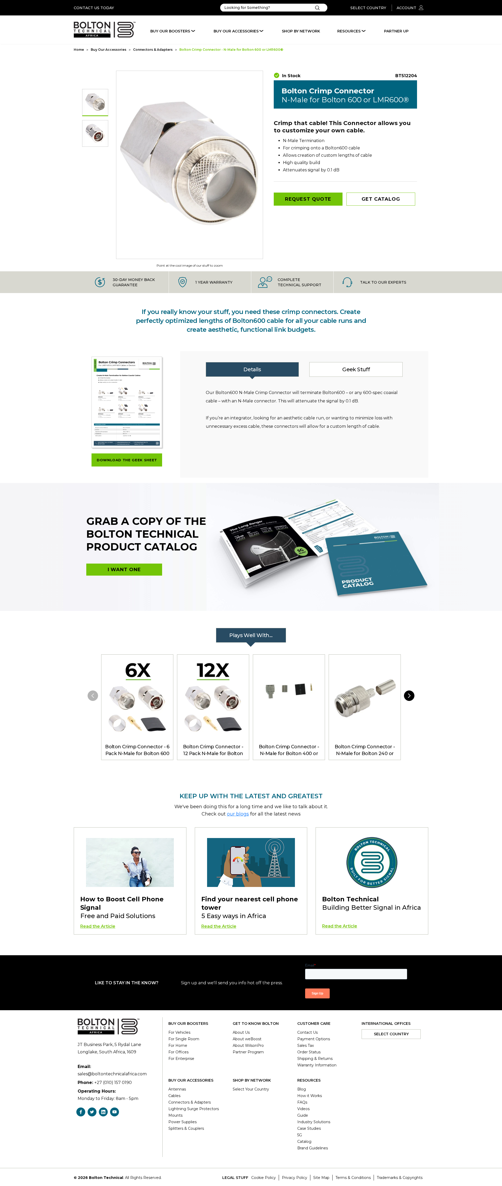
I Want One (124, 569)
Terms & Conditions (353, 1177)
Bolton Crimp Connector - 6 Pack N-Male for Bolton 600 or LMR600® (137, 750)
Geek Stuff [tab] (355, 369)
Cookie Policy (263, 1177)
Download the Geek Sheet (127, 460)
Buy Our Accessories (236, 31)
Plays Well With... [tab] (250, 635)
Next (409, 695)
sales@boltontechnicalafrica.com (112, 1073)
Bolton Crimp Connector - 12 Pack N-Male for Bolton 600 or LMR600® (213, 750)
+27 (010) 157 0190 (113, 1082)
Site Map (321, 1177)
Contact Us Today (94, 7)
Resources (349, 31)
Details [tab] (252, 369)
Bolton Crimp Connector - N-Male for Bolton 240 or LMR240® (365, 750)
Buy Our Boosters (170, 31)
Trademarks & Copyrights (400, 1177)
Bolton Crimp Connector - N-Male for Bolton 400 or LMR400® (289, 750)
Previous (93, 695)
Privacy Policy (294, 1177)
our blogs (238, 814)
